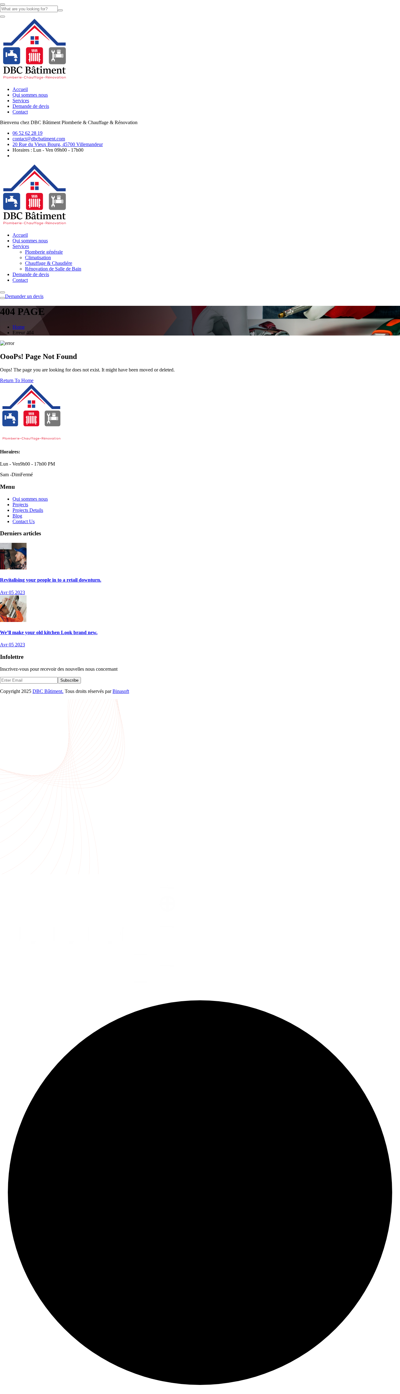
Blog (17, 515)
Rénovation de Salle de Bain (53, 268)
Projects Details (27, 510)
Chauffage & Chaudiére (48, 263)
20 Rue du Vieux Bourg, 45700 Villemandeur (57, 144)
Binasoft (120, 691)
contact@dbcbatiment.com (38, 138)
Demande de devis (30, 106)
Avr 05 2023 (12, 592)
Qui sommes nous (30, 95)
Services (20, 100)
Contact (20, 111)
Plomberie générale (44, 252)
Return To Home (16, 380)
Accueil (20, 89)
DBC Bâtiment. (47, 691)
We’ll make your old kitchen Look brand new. (49, 632)
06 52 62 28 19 (27, 133)
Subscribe (69, 680)
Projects (20, 504)
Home (18, 327)
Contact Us (23, 521)
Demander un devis (24, 296)
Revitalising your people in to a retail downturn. (50, 580)
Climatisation (38, 257)
